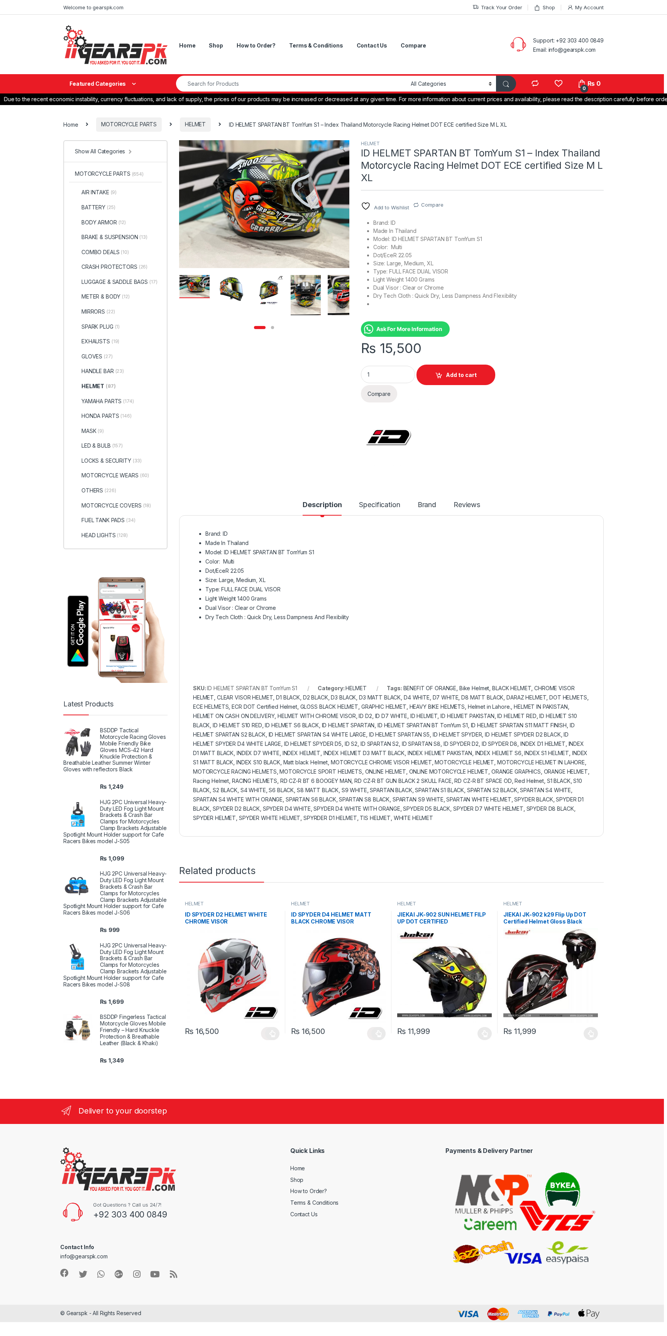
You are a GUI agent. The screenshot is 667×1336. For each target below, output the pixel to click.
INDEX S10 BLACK (258, 762)
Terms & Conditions (316, 45)
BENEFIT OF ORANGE (430, 688)
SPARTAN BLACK (391, 790)
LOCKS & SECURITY (111, 460)
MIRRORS (98, 311)
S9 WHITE (354, 790)
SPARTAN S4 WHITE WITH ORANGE (238, 799)
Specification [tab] (379, 505)
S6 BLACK (281, 790)
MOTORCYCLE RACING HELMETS (235, 771)
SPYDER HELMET (214, 818)
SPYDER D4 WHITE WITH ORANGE (356, 808)
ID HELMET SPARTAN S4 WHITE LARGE (317, 734)
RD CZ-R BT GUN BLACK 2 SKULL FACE (402, 780)
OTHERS (98, 490)
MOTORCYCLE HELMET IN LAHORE (541, 762)
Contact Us (372, 45)
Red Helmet (529, 780)
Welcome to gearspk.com (93, 7)
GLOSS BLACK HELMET (329, 706)
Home (187, 45)
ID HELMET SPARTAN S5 (399, 734)
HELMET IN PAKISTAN (540, 706)
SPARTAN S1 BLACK (439, 790)
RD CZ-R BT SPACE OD (482, 780)
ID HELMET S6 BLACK (291, 725)
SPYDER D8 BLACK (550, 808)
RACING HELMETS (254, 780)
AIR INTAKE (99, 192)
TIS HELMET (375, 818)
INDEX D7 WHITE (258, 753)
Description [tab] (322, 505)
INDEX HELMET (301, 753)
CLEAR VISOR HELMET (245, 697)
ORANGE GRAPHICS (516, 771)
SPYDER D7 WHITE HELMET (488, 808)
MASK (92, 431)
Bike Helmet (474, 688)
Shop (549, 7)
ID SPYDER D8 (499, 743)
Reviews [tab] (467, 505)
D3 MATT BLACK (380, 697)
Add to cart (461, 375)
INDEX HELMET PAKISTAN (440, 753)
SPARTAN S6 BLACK (311, 799)
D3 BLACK (343, 697)
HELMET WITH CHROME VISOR (317, 716)
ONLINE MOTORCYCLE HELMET (449, 771)
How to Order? (256, 45)
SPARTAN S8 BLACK (364, 799)
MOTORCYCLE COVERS (116, 505)
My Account (589, 7)
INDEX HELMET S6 (498, 753)
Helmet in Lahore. (489, 706)
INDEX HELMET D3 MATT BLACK (364, 753)
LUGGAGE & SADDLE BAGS (119, 281)
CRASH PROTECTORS (114, 266)
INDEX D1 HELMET (542, 743)
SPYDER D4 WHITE (287, 808)
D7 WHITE (446, 697)
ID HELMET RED (516, 716)
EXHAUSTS (100, 341)
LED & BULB (102, 445)
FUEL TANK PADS (108, 520)
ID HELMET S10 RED (237, 725)
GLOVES (97, 356)
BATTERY (98, 207)
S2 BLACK (225, 790)
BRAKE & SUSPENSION (114, 237)
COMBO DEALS (105, 252)
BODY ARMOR (103, 222)
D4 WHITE (417, 697)
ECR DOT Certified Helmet (264, 706)
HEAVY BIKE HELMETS (437, 706)
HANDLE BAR (102, 371)
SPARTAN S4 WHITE (545, 790)
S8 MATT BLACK (318, 790)
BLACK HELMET (511, 688)
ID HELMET (424, 716)
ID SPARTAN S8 (421, 743)
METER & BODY (105, 296)
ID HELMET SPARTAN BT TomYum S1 (423, 725)
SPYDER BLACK (533, 799)
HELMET (195, 124)
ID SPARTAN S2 (380, 743)
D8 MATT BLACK (482, 697)
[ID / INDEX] (390, 437)
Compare (413, 45)
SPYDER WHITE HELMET (269, 818)
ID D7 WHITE (391, 716)
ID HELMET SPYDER (457, 734)
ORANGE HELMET (566, 771)
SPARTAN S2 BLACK (492, 790)
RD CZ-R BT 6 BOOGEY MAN (316, 780)
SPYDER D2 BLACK (236, 808)
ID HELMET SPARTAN (348, 725)
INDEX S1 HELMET (546, 753)
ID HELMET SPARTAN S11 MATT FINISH (519, 725)
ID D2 (365, 716)
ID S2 (351, 743)
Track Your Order (501, 7)
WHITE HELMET (413, 818)
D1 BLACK (288, 697)
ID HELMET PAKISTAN (467, 716)
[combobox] (291, 84)
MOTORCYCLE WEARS (115, 475)
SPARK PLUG (100, 326)
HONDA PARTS (106, 416)
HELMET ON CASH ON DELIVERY (233, 716)
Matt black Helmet (305, 762)
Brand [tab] (427, 505)
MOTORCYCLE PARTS (129, 124)
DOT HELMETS (568, 697)
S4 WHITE (253, 790)
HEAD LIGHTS (104, 535)
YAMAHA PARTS (107, 401)
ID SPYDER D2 (461, 743)
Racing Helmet (211, 780)
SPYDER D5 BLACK (426, 808)
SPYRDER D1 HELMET (330, 818)
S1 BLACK (559, 780)
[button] (342, 148)
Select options (270, 1033)
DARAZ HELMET (526, 697)
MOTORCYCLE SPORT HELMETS (320, 771)
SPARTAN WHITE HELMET (478, 799)
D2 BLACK (315, 697)
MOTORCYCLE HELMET (464, 762)
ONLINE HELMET (385, 771)
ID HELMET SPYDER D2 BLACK (523, 734)
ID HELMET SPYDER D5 (313, 743)
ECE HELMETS (211, 706)
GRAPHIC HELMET (383, 706)
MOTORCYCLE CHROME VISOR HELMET (381, 762)
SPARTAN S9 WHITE (418, 799)
